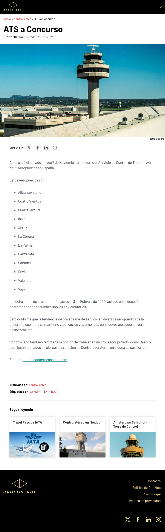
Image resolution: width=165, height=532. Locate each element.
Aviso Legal (152, 494)
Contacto (154, 481)
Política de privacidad (145, 501)
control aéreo (22, 19)
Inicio (7, 19)
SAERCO (57, 391)
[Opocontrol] (13, 7)
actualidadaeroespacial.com (45, 359)
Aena (33, 391)
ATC (41, 391)
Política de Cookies (146, 487)
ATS (47, 391)
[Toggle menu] (158, 7)
